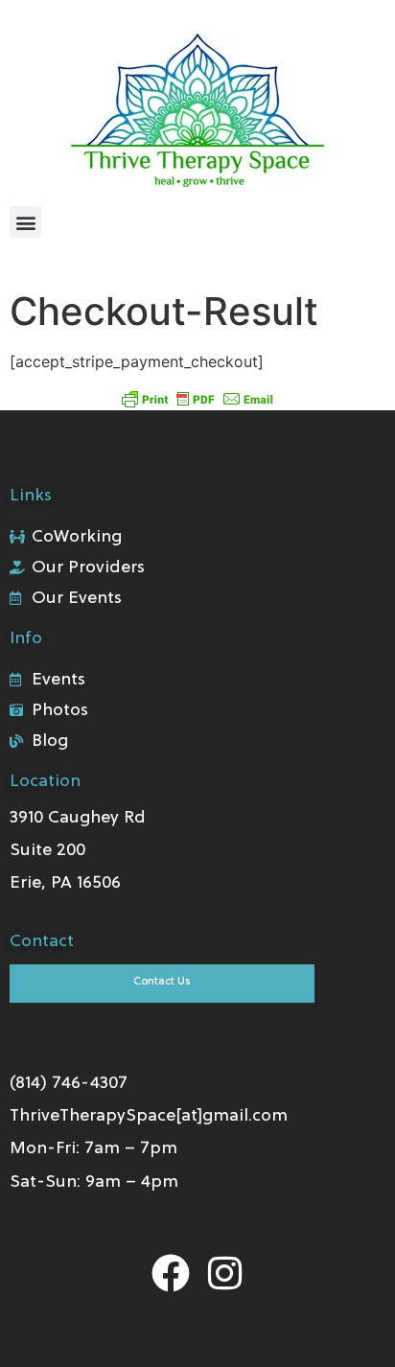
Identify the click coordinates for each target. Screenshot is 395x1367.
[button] (25, 222)
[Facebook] (171, 1273)
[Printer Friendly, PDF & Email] (197, 397)
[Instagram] (224, 1273)
